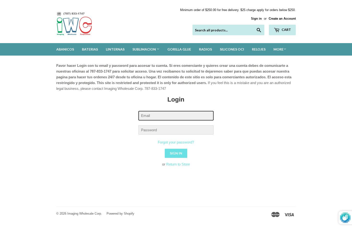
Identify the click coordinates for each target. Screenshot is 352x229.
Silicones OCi (232, 49)
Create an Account (282, 18)
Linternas (115, 49)
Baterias (90, 49)
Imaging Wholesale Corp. (84, 213)
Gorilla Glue (179, 49)
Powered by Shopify (120, 213)
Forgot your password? (176, 142)
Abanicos (65, 49)
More (278, 49)
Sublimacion (144, 49)
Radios (205, 49)
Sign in (256, 18)
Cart (286, 30)
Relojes (259, 49)
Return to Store (178, 164)
